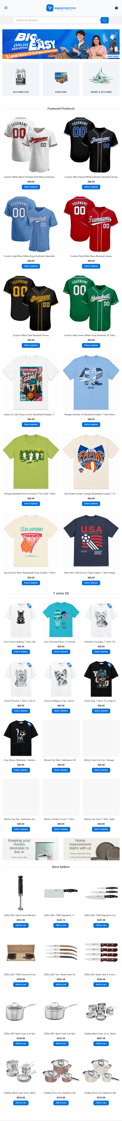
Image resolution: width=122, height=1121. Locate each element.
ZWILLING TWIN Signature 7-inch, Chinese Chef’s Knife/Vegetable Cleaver (61, 915)
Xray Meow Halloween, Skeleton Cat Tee (21, 760)
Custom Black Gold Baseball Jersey (31, 335)
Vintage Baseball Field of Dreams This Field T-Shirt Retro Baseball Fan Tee (31, 493)
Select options (31, 187)
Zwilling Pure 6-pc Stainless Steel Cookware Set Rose (61, 1093)
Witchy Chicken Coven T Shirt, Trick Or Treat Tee (61, 819)
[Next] (119, 82)
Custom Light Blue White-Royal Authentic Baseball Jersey (31, 256)
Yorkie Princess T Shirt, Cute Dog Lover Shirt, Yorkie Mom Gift (21, 701)
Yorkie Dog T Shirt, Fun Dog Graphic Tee (101, 701)
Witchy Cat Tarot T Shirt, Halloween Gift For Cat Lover (101, 819)
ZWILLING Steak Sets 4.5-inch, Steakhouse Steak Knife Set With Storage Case (101, 974)
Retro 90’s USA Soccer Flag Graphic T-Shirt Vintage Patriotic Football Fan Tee (91, 572)
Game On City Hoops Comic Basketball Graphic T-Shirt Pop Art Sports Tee (31, 414)
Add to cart (21, 925)
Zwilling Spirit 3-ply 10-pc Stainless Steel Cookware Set (21, 1093)
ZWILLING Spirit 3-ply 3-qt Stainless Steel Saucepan (61, 1033)
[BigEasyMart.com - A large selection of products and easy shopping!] (61, 7)
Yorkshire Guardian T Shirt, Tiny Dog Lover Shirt (101, 641)
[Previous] (2, 82)
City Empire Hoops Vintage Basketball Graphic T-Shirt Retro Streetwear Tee (91, 493)
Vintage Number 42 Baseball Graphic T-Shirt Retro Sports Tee (91, 414)
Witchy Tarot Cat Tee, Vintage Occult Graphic (101, 760)
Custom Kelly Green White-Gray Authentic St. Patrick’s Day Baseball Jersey (91, 335)
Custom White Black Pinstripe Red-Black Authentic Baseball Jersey (31, 177)
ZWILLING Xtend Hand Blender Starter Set (21, 915)
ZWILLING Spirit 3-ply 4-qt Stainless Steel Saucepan (21, 1033)
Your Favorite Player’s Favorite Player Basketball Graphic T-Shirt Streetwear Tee (61, 641)
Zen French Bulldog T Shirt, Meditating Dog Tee (21, 641)
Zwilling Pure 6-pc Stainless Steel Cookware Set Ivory (101, 1093)
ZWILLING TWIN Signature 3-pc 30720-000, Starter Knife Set (101, 915)
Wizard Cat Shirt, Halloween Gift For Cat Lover (61, 760)
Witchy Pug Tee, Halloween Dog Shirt (21, 819)
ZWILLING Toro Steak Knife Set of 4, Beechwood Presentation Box (61, 974)
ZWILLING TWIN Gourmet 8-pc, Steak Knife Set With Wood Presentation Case (21, 974)
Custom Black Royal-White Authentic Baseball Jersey (91, 177)
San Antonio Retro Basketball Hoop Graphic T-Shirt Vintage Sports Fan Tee (31, 572)
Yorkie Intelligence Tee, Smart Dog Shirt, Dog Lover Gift (61, 701)
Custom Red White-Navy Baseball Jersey (91, 256)
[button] (5, 7)
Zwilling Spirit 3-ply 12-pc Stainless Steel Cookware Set (101, 1033)
